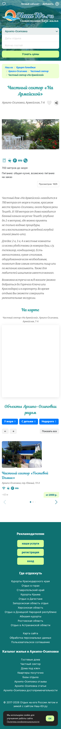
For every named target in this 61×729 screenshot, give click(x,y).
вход (30, 561)
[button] (56, 502)
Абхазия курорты (30, 616)
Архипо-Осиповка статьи (30, 685)
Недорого (49, 421)
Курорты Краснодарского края (30, 581)
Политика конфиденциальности (23, 721)
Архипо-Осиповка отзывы (30, 681)
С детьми (29, 421)
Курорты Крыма (30, 594)
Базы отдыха (30, 677)
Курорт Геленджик (26, 67)
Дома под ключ (30, 668)
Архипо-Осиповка (17, 71)
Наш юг (9, 67)
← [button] (5, 431)
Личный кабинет (30, 4)
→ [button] (13, 431)
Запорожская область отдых (30, 603)
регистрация (30, 552)
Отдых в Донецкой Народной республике (30, 612)
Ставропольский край (30, 590)
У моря (10, 421)
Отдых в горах (31, 585)
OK (50, 718)
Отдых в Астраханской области (30, 625)
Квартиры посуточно (31, 672)
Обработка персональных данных (30, 637)
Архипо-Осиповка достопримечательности (30, 690)
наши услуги (30, 543)
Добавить (48, 4)
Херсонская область (30, 607)
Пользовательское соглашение (30, 642)
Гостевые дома (30, 659)
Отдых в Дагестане (30, 598)
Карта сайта (30, 633)
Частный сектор (39, 71)
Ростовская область (30, 620)
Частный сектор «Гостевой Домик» (25, 475)
